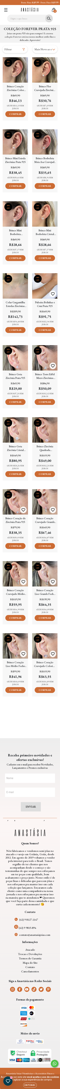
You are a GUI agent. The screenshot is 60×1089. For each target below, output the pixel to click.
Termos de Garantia (30, 958)
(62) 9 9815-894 (27, 928)
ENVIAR (31, 806)
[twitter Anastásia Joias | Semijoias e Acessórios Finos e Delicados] (41, 989)
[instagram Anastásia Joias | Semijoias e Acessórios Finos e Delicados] (12, 989)
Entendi (30, 1085)
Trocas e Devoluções (30, 954)
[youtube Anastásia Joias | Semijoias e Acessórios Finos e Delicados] (26, 989)
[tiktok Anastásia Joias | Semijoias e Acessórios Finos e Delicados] (34, 989)
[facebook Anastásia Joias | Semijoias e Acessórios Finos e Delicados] (19, 989)
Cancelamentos (30, 971)
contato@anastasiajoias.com (34, 935)
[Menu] (5, 10)
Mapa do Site (30, 962)
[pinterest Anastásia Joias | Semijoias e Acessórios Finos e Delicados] (48, 989)
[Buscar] (48, 18)
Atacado (30, 949)
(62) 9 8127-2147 (28, 919)
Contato (30, 967)
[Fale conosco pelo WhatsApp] (54, 1063)
